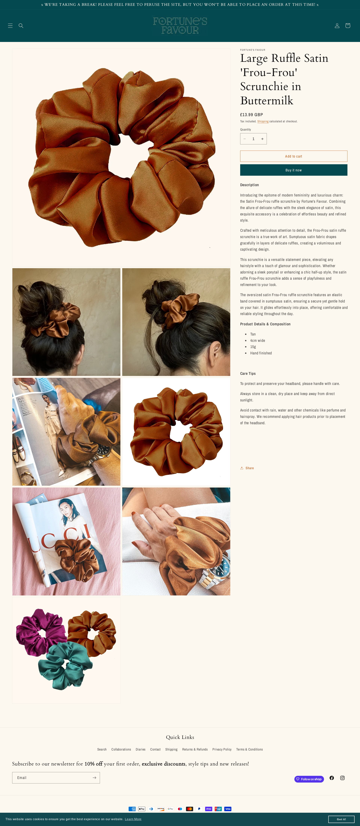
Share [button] (250, 468)
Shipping (262, 121)
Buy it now (294, 170)
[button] (10, 25)
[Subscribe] (94, 777)
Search (102, 749)
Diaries (141, 749)
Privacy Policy (222, 749)
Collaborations (121, 749)
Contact (155, 749)
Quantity (245, 129)
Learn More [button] (133, 819)
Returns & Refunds (195, 749)
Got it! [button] (341, 819)
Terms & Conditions (249, 749)
